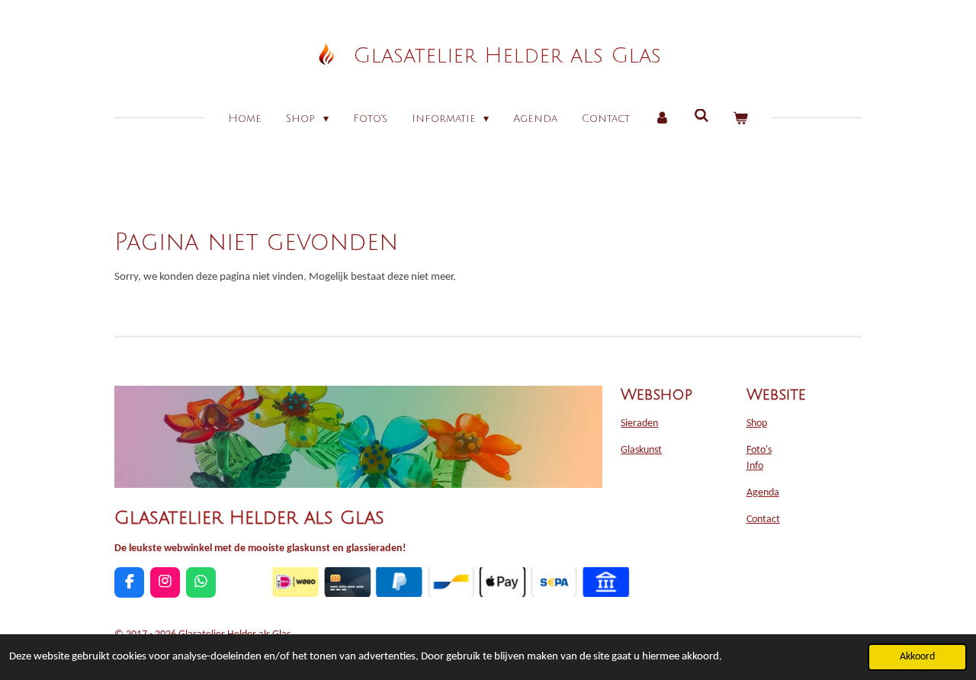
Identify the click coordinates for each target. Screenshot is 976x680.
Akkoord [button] (917, 657)
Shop (756, 423)
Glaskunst (641, 450)
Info (754, 466)
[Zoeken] (701, 116)
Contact (763, 519)
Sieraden (639, 423)
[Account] (662, 118)
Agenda (762, 493)
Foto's (759, 450)
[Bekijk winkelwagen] (740, 118)
